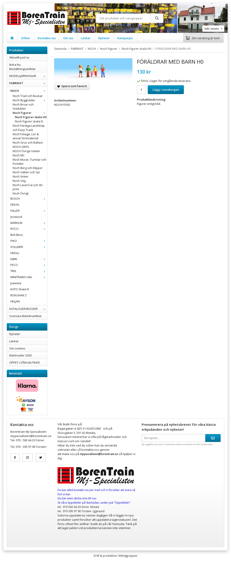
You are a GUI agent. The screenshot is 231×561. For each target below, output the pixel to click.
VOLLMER (16, 247)
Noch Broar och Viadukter (23, 106)
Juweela (15, 283)
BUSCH (15, 198)
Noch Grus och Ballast (28, 142)
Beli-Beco (16, 235)
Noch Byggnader (24, 100)
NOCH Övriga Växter (26, 151)
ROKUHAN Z (18, 295)
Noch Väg (19, 181)
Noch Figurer (22, 113)
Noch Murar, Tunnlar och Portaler (29, 162)
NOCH (14, 91)
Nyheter (104, 38)
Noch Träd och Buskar (28, 96)
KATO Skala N (19, 289)
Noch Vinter (20, 176)
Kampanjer (125, 38)
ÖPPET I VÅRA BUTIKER (24, 362)
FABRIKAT (16, 83)
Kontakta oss (47, 38)
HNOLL (14, 253)
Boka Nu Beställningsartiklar (22, 67)
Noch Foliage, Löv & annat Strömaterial (26, 136)
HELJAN (15, 301)
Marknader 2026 (20, 355)
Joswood (16, 217)
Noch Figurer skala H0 (30, 117)
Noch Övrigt (20, 193)
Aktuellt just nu (19, 57)
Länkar (86, 38)
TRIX (13, 271)
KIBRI (13, 259)
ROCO (14, 229)
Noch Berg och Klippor (28, 168)
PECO (14, 265)
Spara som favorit (73, 86)
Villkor (25, 38)
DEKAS (14, 205)
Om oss (68, 38)
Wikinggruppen (127, 555)
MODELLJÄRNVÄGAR (22, 76)
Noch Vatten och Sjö (26, 172)
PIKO (13, 241)
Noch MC (19, 155)
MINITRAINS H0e (21, 277)
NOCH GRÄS (21, 147)
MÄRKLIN (16, 223)
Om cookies (17, 348)
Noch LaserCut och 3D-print (28, 187)
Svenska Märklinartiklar (25, 316)
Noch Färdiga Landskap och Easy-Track (29, 128)
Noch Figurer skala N (29, 121)
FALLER (15, 211)
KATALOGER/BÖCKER (23, 309)
